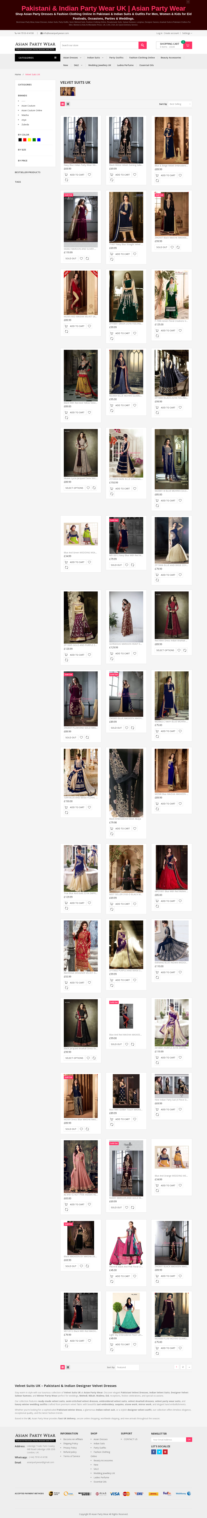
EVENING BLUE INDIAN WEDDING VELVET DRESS (179, 962)
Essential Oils (147, 65)
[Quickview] (66, 180)
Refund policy (70, 1451)
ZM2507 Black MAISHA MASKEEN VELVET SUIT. (178, 237)
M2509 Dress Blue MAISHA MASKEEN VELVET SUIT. (89, 1119)
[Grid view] (62, 104)
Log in (159, 33)
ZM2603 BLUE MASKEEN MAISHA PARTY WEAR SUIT (135, 718)
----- (23, 101)
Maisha (25, 115)
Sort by (163, 104)
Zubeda (25, 124)
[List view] (68, 104)
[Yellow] (29, 139)
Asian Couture (28, 105)
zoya (24, 119)
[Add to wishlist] (89, 174)
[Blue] (39, 139)
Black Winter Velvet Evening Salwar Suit (128, 165)
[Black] (20, 139)
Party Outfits (116, 57)
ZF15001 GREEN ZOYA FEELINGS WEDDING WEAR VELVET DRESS (142, 323)
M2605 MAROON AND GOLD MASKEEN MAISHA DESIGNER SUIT (141, 1197)
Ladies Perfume (125, 65)
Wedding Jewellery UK (99, 65)
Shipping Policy (70, 1443)
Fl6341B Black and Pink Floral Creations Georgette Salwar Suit (139, 1266)
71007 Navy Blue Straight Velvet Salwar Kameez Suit (135, 244)
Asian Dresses (70, 57)
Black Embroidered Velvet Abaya (125, 818)
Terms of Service (71, 1456)
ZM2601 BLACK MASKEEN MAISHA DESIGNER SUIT (180, 1266)
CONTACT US (130, 1439)
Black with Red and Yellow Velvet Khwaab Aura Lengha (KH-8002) (96, 402)
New (65, 65)
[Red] (25, 139)
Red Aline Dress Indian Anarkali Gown (173, 640)
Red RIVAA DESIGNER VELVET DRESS (82, 972)
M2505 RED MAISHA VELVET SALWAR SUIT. (85, 316)
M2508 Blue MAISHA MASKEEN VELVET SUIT (177, 794)
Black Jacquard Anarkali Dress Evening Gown (85, 1048)
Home (18, 74)
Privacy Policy (70, 1447)
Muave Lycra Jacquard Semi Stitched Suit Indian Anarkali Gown (94, 478)
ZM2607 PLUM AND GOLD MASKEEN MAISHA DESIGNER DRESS (96, 727)
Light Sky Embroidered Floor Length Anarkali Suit (133, 1334)
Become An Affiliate (73, 1439)
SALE (76, 65)
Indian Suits (93, 57)
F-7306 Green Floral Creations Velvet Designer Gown (180, 320)
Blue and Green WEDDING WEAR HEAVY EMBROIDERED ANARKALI (97, 552)
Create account (171, 33)
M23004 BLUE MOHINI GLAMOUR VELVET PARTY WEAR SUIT (139, 395)
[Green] (34, 139)
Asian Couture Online (32, 110)
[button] (187, 33)
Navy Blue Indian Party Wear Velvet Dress (84, 165)
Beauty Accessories (171, 57)
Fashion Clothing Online (142, 57)
